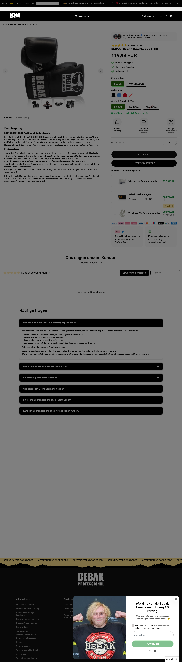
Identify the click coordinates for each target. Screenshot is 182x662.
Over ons (166, 8)
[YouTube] (155, 651)
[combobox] (172, 659)
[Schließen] (176, 599)
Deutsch (169, 659)
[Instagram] (150, 651)
